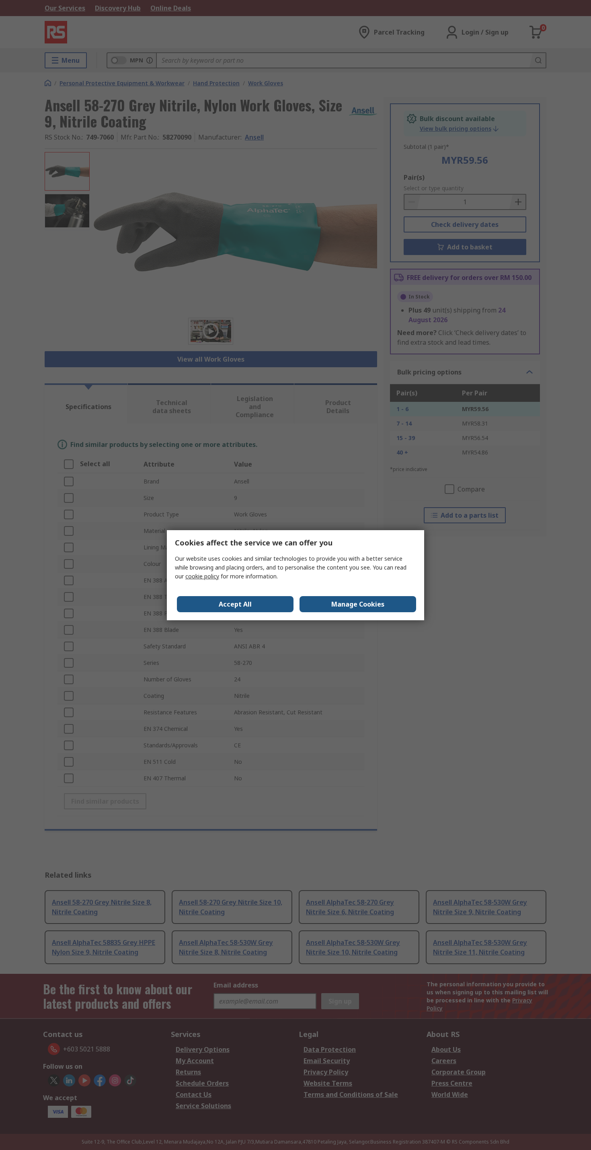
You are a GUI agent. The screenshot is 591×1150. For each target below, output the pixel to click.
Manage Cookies (357, 604)
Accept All (235, 604)
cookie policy (202, 576)
